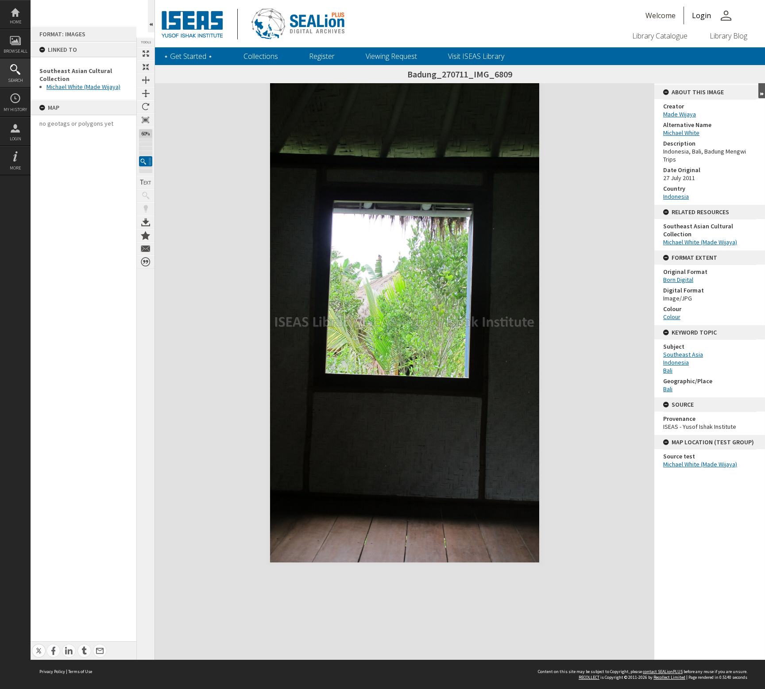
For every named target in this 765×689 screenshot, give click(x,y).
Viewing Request (391, 56)
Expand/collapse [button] (761, 90)
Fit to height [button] (146, 93)
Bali (667, 370)
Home (15, 22)
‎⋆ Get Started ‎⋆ (188, 56)
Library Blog (728, 36)
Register (322, 56)
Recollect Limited (669, 677)
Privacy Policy (52, 671)
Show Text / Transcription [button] (146, 182)
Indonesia (676, 196)
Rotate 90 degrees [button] (146, 106)
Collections (260, 56)
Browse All (15, 51)
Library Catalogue (660, 36)
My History (15, 109)
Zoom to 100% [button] (146, 120)
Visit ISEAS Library (476, 56)
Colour (671, 317)
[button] (145, 161)
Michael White (681, 133)
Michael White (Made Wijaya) (83, 87)
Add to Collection (146, 235)
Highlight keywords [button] (146, 209)
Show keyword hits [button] (146, 195)
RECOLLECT (589, 677)
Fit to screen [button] (146, 66)
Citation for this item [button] (146, 262)
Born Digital (678, 280)
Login (15, 139)
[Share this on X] (39, 646)
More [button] (15, 168)
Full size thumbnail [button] (146, 53)
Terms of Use (80, 671)
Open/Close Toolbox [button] (151, 16)
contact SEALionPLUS (663, 671)
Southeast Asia (683, 354)
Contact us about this (146, 248)
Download (146, 222)
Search (15, 80)
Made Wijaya (679, 114)
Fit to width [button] (146, 80)
